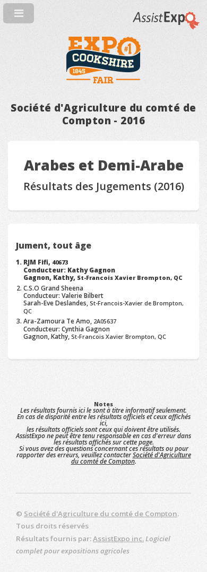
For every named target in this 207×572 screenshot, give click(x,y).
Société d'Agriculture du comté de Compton (131, 458)
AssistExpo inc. (118, 538)
